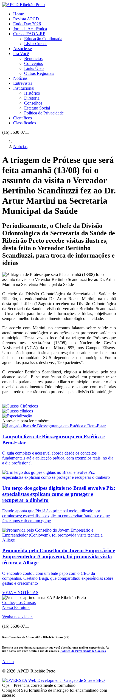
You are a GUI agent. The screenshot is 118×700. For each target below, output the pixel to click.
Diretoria (32, 98)
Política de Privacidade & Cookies (83, 650)
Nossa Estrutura (16, 607)
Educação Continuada (43, 38)
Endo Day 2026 (27, 23)
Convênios (33, 63)
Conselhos (33, 103)
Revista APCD (26, 19)
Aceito (8, 661)
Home (18, 14)
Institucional (23, 88)
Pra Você (21, 53)
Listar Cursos (35, 43)
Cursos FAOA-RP (29, 33)
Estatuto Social (37, 108)
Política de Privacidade (44, 113)
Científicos (22, 118)
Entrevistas (22, 83)
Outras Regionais (39, 73)
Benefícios (33, 58)
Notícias (20, 78)
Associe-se (22, 48)
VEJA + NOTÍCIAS (20, 592)
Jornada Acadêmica (30, 28)
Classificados (24, 123)
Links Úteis (34, 68)
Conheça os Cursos (19, 602)
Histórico (32, 93)
